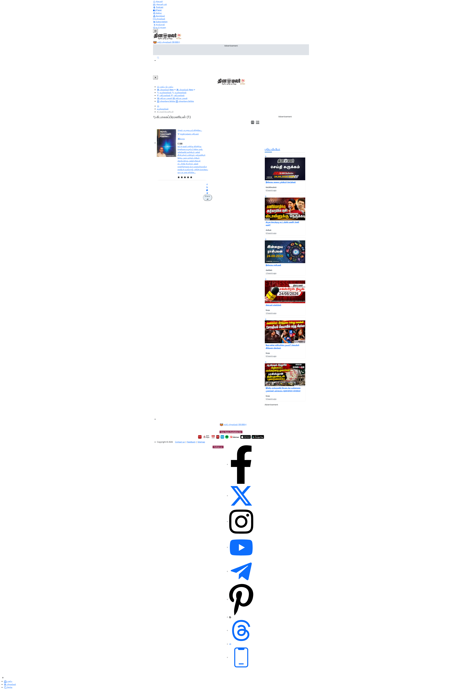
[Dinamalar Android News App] (200, 437)
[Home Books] (158, 106)
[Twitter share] (207, 187)
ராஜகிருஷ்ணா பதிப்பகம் (189, 134)
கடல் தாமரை (160, 27)
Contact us (180, 442)
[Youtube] (241, 547)
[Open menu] (155, 31)
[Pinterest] (241, 599)
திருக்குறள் (160, 24)
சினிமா (158, 13)
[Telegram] (241, 571)
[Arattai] (230, 644)
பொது (182, 138)
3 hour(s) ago (271, 313)
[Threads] (241, 630)
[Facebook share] (207, 184)
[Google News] (230, 617)
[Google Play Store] (258, 437)
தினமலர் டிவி (161, 4)
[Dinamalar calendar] (213, 437)
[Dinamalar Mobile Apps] (241, 657)
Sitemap (201, 442)
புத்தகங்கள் (160, 18)
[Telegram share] (207, 192)
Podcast (159, 7)
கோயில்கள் (160, 16)
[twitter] (241, 495)
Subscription (161, 21)
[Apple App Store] (245, 437)
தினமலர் (159, 1)
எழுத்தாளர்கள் (163, 109)
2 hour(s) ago (271, 273)
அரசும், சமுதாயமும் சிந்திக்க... (190, 130)
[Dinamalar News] (285, 167)
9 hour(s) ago (271, 399)
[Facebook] (241, 464)
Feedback (191, 442)
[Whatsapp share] (207, 190)
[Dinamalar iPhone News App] (218, 437)
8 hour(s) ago (271, 190)
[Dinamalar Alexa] (222, 437)
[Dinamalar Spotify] (227, 437)
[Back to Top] (3, 677)
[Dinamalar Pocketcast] (234, 437)
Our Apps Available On (231, 432)
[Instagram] (241, 521)
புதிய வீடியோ (272, 149)
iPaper (158, 10)
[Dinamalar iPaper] (206, 437)
